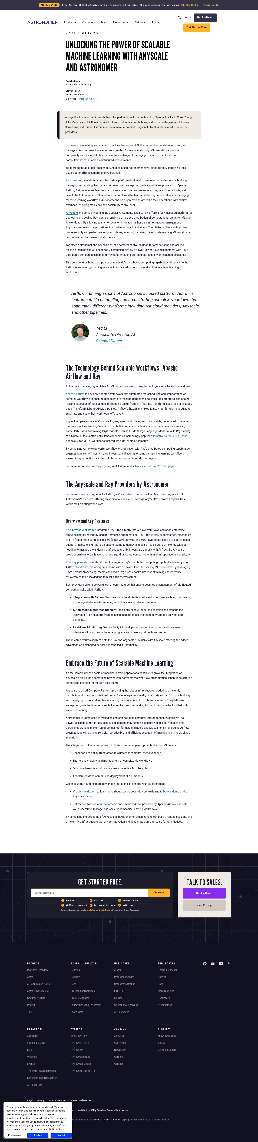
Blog (29, 1049)
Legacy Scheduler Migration (86, 1005)
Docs (104, 22)
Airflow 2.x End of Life (83, 1070)
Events (31, 1063)
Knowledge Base (167, 1035)
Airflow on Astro (80, 1042)
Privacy (40, 1100)
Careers (118, 1056)
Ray (68, 421)
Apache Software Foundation (107, 1120)
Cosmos (75, 969)
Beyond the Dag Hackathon (42, 1077)
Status (161, 1042)
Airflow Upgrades (80, 1056)
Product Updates (80, 998)
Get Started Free (197, 27)
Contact (118, 1063)
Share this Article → (88, 99)
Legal (29, 1100)
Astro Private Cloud (38, 990)
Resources (119, 22)
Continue (159, 892)
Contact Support (167, 1049)
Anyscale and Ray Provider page (154, 466)
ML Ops (118, 998)
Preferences (14, 1135)
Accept (61, 1135)
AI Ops (117, 969)
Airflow (139, 22)
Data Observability (124, 976)
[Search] (179, 17)
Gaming (162, 976)
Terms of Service (56, 1100)
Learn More (77, 1012)
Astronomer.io (108, 804)
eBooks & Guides (36, 1042)
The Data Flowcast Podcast (42, 1070)
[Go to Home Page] (42, 23)
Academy (32, 1035)
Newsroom (120, 1049)
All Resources (34, 1084)
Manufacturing (166, 990)
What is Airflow (79, 1035)
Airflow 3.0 (77, 1049)
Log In (187, 17)
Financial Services (167, 969)
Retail (161, 983)
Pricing (156, 22)
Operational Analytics (126, 1005)
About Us (119, 1035)
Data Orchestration (124, 983)
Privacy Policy (89, 910)
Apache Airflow (75, 394)
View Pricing (204, 905)
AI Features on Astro (38, 983)
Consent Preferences (80, 1100)
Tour (29, 1012)
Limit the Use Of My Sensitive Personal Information (102, 1110)
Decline (38, 1135)
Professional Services (83, 990)
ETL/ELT (118, 990)
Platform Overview (37, 969)
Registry (75, 976)
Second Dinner (109, 340)
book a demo (171, 791)
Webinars (32, 1056)
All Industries (165, 1005)
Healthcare (164, 998)
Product (68, 22)
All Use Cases (121, 1012)
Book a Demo (205, 17)
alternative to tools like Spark (169, 436)
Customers (88, 22)
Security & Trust (36, 998)
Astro (30, 976)
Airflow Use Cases (81, 1063)
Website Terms (104, 910)
